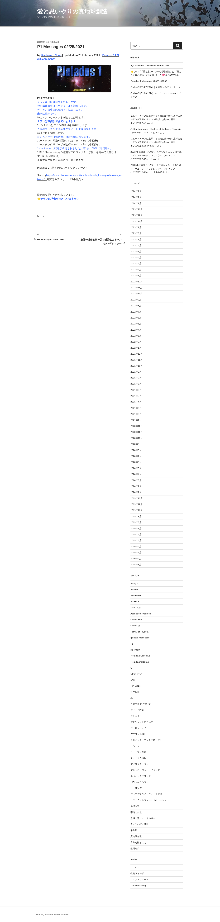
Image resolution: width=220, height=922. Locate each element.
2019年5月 (135, 540)
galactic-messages (139, 637)
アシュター (136, 716)
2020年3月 (135, 480)
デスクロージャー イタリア (145, 770)
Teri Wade (135, 685)
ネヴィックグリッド (140, 776)
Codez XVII (136, 619)
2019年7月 (135, 528)
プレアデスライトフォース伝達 (146, 794)
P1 (43, 216)
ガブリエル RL (137, 734)
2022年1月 (135, 348)
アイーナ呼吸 (137, 710)
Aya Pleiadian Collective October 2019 (149, 65)
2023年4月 (135, 257)
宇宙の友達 (136, 812)
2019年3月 (135, 552)
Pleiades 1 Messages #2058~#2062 (148, 81)
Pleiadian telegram (139, 662)
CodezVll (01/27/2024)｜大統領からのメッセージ (155, 87)
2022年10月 (136, 293)
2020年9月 (135, 444)
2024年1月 (135, 203)
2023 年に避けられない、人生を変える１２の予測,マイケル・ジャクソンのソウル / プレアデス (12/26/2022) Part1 (156, 155)
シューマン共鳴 (138, 752)
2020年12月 (136, 426)
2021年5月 (135, 396)
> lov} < (134, 583)
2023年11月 (136, 215)
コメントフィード (139, 879)
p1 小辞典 (135, 649)
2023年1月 (135, 275)
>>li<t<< (134, 589)
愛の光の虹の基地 (139, 824)
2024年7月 (135, 191)
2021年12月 (136, 353)
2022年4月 (135, 329)
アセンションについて (141, 722)
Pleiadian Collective (140, 655)
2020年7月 (135, 456)
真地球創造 (136, 836)
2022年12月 (136, 281)
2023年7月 (135, 239)
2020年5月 (135, 468)
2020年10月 (136, 438)
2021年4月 (135, 402)
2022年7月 (135, 311)
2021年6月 (135, 390)
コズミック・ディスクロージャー (147, 740)
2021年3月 (135, 408)
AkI (57, 42)
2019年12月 (136, 498)
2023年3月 (135, 263)
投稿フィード (137, 873)
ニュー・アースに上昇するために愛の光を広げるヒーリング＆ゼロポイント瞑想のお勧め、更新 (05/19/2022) (156, 119)
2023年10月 (136, 221)
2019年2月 (135, 558)
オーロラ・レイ (138, 728)
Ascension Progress (140, 613)
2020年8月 (135, 450)
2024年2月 (135, 197)
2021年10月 (136, 366)
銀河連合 (134, 848)
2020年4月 (135, 474)
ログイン (134, 867)
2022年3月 (135, 335)
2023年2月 (135, 269)
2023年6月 (135, 245)
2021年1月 (135, 420)
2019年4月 (135, 546)
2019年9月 (135, 516)
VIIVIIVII (134, 692)
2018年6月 (135, 564)
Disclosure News (51, 55)
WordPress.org (138, 885)
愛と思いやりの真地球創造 (72, 11)
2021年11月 (136, 360)
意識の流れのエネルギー (142, 818)
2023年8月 (135, 233)
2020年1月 (135, 492)
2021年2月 (135, 414)
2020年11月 (136, 432)
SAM (132, 680)
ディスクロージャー (140, 764)
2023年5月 (135, 251)
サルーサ (134, 746)
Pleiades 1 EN (110, 55)
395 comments (46, 59)
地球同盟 (134, 806)
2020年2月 (135, 486)
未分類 (133, 830)
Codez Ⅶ (135, 625)
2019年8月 (135, 522)
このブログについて (140, 704)
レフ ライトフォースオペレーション (149, 800)
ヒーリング (136, 788)
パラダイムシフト (139, 782)
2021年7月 (135, 384)
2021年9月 (135, 372)
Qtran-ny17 (136, 674)
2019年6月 (135, 534)
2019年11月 (136, 504)
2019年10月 (136, 510)
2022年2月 (135, 342)
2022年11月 (136, 287)
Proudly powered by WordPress (52, 914)
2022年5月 (135, 323)
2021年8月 (135, 378)
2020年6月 (135, 462)
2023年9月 (135, 227)
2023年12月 (136, 209)
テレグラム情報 (138, 758)
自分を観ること (138, 842)
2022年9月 (135, 299)
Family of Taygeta (139, 631)
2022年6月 (135, 317)
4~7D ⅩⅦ (135, 607)
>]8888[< (134, 601)
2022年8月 (135, 305)
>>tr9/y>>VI (136, 595)
